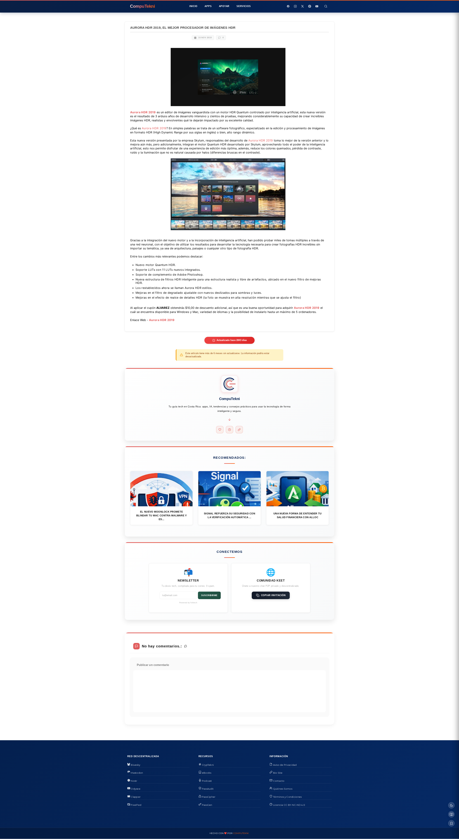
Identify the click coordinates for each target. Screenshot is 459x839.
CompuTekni (241, 833)
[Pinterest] (310, 6)
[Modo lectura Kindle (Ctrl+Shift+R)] (451, 814)
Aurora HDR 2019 (143, 112)
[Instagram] (295, 6)
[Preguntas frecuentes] (229, 429)
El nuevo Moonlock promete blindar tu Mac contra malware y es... (161, 515)
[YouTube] (317, 6)
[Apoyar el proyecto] (220, 429)
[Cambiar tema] (451, 805)
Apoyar (224, 6)
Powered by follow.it (188, 602)
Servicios (243, 6)
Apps (208, 6)
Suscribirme (209, 595)
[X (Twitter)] (302, 6)
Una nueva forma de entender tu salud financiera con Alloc (297, 515)
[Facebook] (288, 6)
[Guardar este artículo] (451, 823)
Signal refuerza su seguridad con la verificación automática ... (229, 515)
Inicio (193, 6)
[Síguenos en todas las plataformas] (239, 429)
